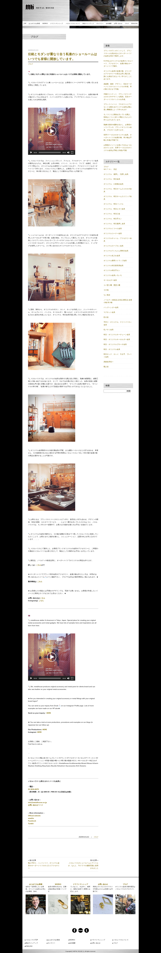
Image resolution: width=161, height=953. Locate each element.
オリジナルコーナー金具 (113, 233)
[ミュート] (68, 152)
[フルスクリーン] (72, 152)
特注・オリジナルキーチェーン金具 (117, 334)
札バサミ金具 (109, 330)
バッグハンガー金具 (111, 307)
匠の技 (106, 317)
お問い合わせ (118, 23)
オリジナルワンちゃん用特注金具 (116, 251)
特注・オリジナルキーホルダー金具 (117, 339)
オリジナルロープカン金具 (113, 246)
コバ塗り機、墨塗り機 (112, 285)
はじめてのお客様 (34, 23)
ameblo (31, 818)
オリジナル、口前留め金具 (113, 184)
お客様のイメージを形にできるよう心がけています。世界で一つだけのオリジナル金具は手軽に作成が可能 (118, 147)
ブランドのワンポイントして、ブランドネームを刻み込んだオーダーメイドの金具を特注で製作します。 (118, 53)
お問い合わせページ (35, 805)
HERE (48, 713)
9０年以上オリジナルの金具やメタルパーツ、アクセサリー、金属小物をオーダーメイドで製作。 (118, 63)
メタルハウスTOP (32, 940)
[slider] (50, 152)
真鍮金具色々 (109, 362)
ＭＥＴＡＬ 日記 (110, 169)
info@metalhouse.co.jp (37, 802)
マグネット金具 (109, 312)
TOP (24, 23)
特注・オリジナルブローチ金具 (115, 344)
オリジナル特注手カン (112, 270)
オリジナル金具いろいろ (113, 275)
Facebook (32, 821)
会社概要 (108, 23)
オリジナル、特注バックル (113, 204)
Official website (34, 816)
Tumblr (31, 823)
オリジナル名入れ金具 (112, 256)
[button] (51, 131)
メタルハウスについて (73, 23)
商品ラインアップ (88, 23)
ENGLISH (134, 23)
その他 (106, 290)
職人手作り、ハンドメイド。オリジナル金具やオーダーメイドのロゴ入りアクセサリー (43, 865)
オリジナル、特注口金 (112, 214)
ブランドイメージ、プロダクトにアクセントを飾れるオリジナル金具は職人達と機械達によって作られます (118, 106)
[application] (51, 131)
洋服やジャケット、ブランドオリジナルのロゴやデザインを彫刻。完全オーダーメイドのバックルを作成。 (118, 96)
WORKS (45, 23)
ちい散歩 (107, 295)
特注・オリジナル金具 (112, 349)
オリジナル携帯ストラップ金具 (115, 260)
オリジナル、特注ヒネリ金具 (114, 209)
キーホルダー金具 (110, 280)
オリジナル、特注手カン (113, 219)
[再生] (31, 152)
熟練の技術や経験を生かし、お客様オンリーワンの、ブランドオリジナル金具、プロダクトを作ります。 (118, 127)
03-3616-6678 (33, 789)
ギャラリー (99, 23)
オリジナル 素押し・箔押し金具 (116, 174)
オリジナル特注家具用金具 (113, 265)
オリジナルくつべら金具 (113, 228)
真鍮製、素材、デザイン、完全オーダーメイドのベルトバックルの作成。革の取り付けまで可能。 (118, 86)
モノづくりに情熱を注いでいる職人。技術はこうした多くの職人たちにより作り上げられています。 (118, 117)
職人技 (106, 367)
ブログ (127, 23)
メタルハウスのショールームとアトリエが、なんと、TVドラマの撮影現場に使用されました (83, 865)
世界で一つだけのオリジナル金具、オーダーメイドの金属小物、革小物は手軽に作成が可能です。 (118, 137)
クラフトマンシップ (56, 23)
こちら (38, 565)
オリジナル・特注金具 (112, 179)
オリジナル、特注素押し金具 (114, 224)
